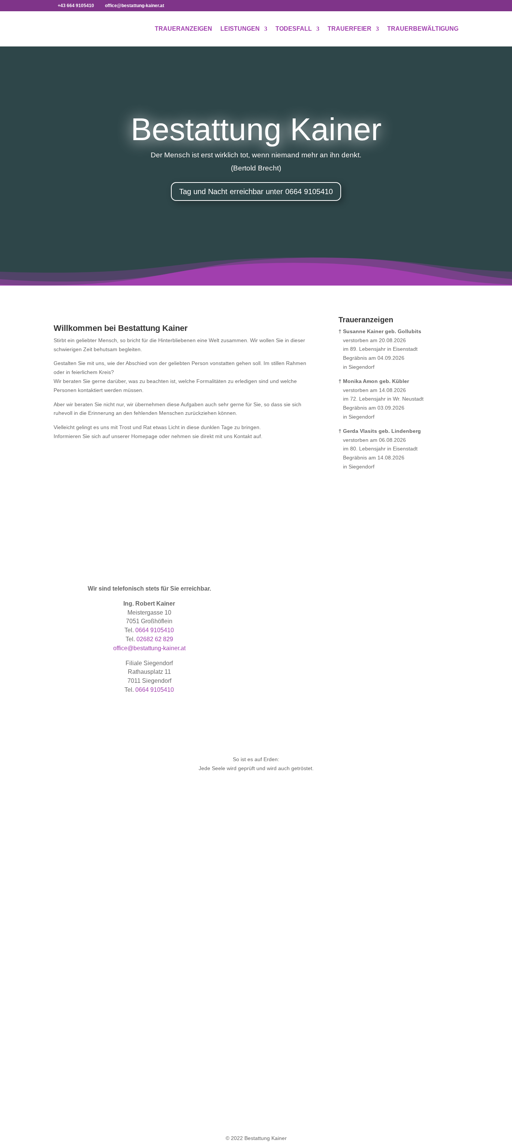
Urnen (61, 892)
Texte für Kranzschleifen (82, 918)
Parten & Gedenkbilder (81, 901)
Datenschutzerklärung (400, 893)
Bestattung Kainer (256, 129)
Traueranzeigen (183, 29)
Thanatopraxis (71, 927)
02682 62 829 (154, 639)
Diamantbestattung (289, 901)
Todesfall (293, 29)
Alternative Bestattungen (296, 910)
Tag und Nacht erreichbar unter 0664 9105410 (256, 191)
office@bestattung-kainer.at (149, 648)
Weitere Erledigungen (186, 918)
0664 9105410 (154, 630)
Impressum (387, 902)
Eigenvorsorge (177, 910)
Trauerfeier (349, 29)
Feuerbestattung (287, 892)
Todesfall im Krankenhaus (191, 892)
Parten (358, 517)
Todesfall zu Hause (182, 883)
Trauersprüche (71, 910)
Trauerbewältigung (422, 29)
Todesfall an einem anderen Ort (197, 901)
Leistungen (240, 29)
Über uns (384, 884)
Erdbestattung (284, 883)
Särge (61, 883)
